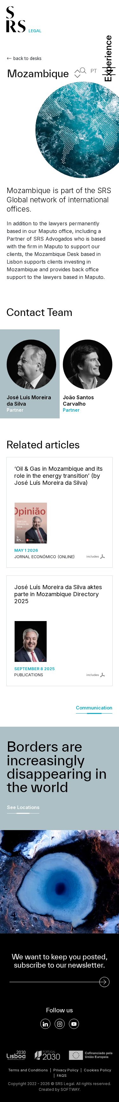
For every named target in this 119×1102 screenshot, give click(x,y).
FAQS (62, 1075)
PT (93, 71)
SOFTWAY (70, 1089)
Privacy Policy (65, 1070)
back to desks (27, 58)
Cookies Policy (97, 1070)
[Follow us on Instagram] (60, 1024)
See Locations (23, 807)
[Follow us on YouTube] (74, 1024)
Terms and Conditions (28, 1070)
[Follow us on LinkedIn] (45, 1024)
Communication (94, 707)
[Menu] (109, 71)
